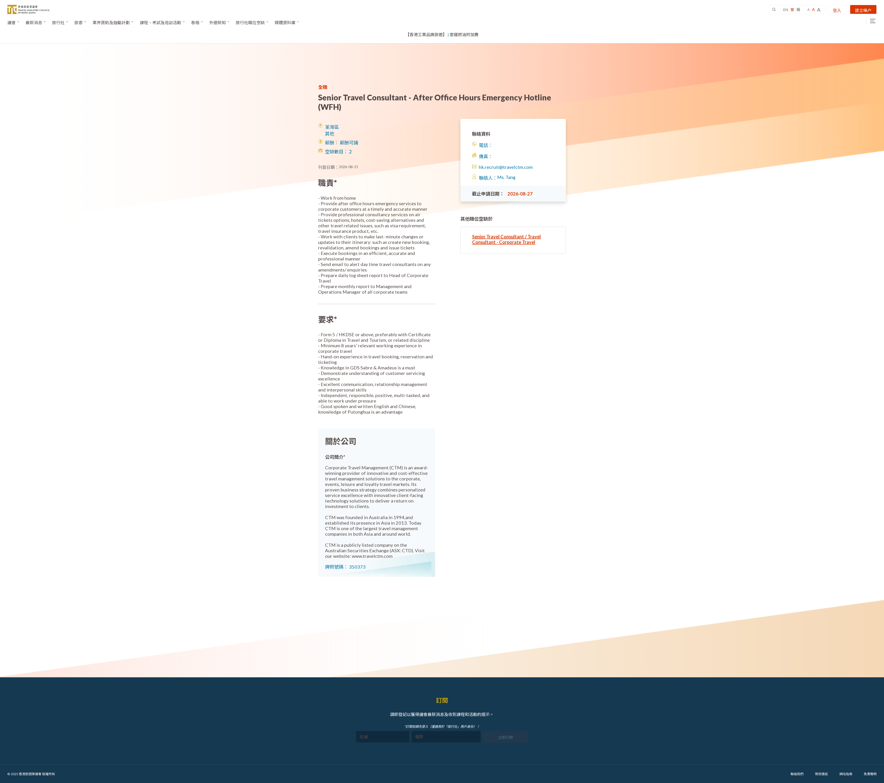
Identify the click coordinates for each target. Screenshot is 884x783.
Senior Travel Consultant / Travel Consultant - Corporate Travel (506, 239)
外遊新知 (217, 22)
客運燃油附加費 (464, 34)
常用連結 (821, 774)
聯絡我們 (797, 774)
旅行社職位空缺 (250, 22)
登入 (837, 10)
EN (785, 9)
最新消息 (34, 22)
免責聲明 (870, 774)
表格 (195, 22)
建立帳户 (863, 10)
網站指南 (845, 774)
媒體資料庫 (285, 22)
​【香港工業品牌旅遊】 (426, 34)
